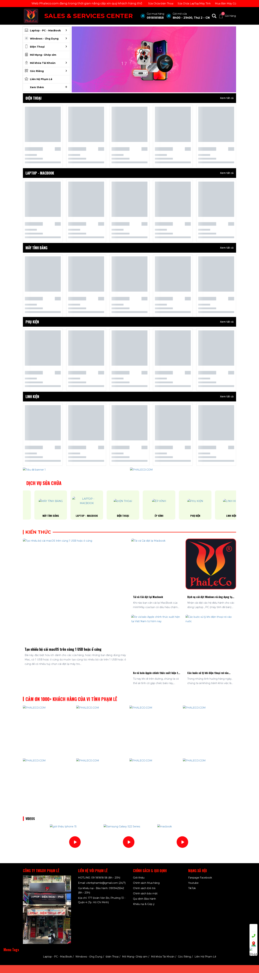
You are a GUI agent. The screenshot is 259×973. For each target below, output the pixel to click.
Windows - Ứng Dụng (88, 956)
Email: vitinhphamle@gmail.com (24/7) (102, 882)
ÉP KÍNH (147, 515)
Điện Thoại (112, 956)
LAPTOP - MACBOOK (75, 515)
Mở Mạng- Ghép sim (134, 956)
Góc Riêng (184, 956)
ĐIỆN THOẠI (112, 515)
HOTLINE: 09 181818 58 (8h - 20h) (99, 877)
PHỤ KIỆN (184, 515)
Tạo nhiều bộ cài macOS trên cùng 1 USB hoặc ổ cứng (63, 649)
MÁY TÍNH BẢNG (39, 515)
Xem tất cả (226, 98)
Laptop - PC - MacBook (57, 956)
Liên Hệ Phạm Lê (205, 956)
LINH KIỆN (220, 515)
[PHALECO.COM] (31, 15)
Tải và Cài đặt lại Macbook (148, 597)
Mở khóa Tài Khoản (162, 956)
